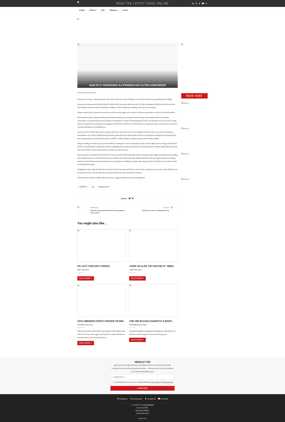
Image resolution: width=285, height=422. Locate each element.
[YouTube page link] (203, 3)
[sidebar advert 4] (194, 204)
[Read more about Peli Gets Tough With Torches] (101, 245)
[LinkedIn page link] (193, 3)
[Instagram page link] (196, 3)
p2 (93, 187)
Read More (84, 278)
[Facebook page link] (199, 3)
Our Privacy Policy (142, 407)
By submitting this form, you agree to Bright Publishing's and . (144, 382)
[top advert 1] (142, 28)
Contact (125, 10)
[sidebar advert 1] (194, 113)
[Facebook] (132, 199)
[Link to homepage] (85, 3)
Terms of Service (167, 382)
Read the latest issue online (142, 3)
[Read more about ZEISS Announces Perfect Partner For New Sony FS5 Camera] (101, 300)
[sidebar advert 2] (194, 138)
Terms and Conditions (142, 410)
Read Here (194, 95)
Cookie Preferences (142, 413)
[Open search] (206, 3)
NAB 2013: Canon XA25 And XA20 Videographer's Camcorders (107, 211)
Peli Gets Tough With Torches (93, 266)
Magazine (113, 10)
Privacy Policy (155, 382)
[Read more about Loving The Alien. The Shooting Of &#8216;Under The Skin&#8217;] (153, 245)
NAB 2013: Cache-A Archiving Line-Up (155, 210)
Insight (81, 10)
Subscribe (142, 388)
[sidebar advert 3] (194, 164)
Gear (103, 10)
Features (92, 10)
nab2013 (83, 187)
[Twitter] (129, 199)
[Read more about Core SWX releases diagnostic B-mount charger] (153, 300)
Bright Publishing (148, 405)
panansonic (104, 187)
